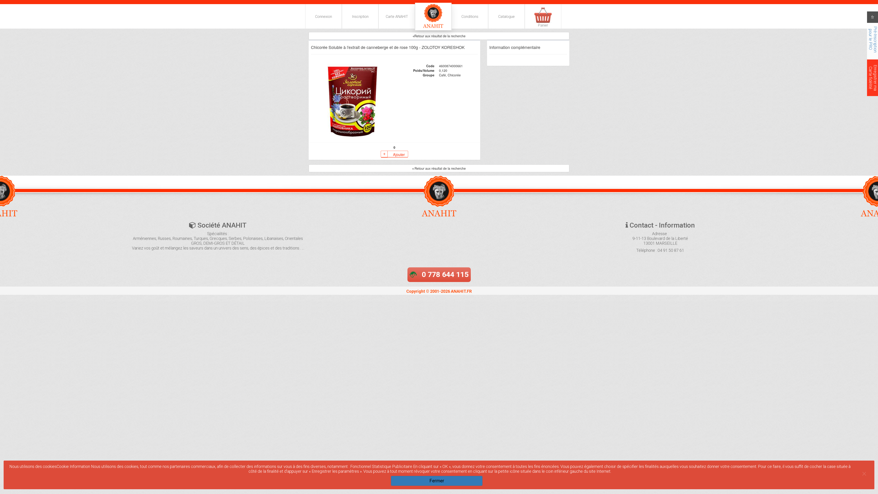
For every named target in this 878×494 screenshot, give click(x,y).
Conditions (469, 16)
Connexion (323, 16)
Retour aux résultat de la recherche (440, 168)
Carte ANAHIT (397, 16)
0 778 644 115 (445, 274)
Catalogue (506, 16)
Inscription (360, 16)
